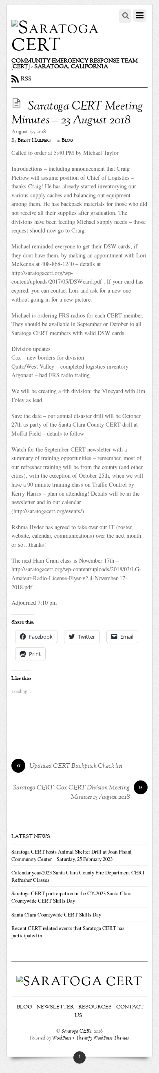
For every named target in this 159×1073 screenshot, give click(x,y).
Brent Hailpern (34, 140)
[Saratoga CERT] (60, 46)
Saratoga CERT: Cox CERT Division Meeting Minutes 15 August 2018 (78, 793)
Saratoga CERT (77, 1031)
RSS (26, 78)
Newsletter (55, 1007)
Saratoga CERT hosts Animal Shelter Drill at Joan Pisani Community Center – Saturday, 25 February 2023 (71, 855)
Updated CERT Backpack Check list (69, 766)
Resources (95, 1007)
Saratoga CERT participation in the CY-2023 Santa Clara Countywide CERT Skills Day (71, 897)
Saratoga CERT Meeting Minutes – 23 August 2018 (77, 114)
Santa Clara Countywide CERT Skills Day (56, 914)
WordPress (61, 1038)
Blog (67, 140)
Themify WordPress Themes (102, 1038)
